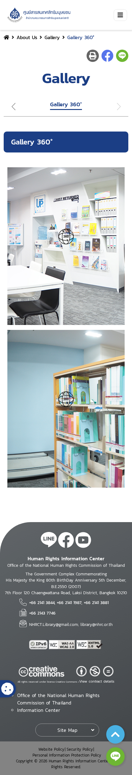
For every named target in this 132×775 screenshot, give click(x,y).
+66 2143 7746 (42, 613)
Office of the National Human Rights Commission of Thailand (58, 699)
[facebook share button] (107, 56)
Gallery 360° (66, 104)
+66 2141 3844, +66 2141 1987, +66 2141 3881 (69, 602)
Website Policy (51, 749)
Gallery (52, 37)
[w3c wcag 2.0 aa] (62, 644)
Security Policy (80, 749)
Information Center (38, 710)
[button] (11, 106)
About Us (27, 37)
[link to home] (38, 15)
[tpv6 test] (39, 644)
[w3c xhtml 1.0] (89, 644)
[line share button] (122, 56)
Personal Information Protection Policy (67, 755)
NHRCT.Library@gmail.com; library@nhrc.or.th (71, 624)
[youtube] (83, 541)
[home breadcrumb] (6, 37)
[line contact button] (115, 756)
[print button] (93, 56)
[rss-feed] (49, 541)
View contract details (96, 681)
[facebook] (66, 541)
